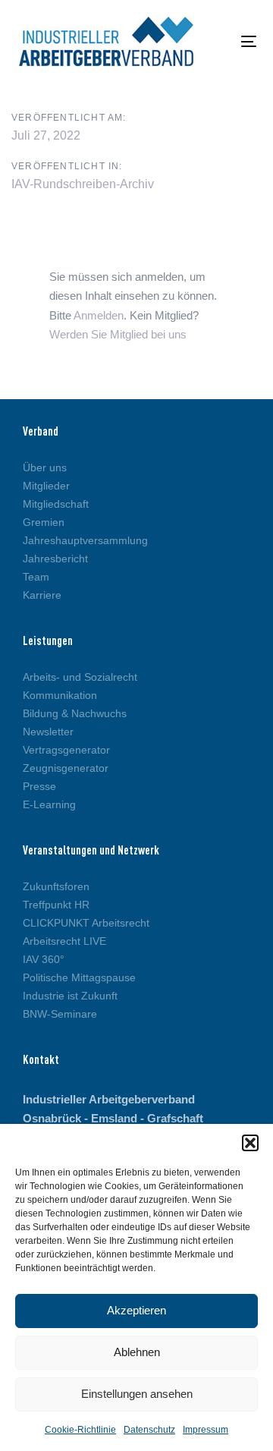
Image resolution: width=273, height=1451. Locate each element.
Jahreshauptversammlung (85, 540)
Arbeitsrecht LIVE (64, 941)
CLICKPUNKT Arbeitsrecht (86, 923)
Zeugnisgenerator (65, 768)
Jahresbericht (55, 558)
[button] (250, 1142)
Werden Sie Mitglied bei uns (118, 334)
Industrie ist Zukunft (70, 996)
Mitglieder (46, 486)
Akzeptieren (136, 1310)
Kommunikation (60, 695)
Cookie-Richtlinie (80, 1429)
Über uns (45, 467)
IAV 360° (43, 959)
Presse (39, 786)
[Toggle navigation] (217, 41)
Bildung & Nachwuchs (75, 713)
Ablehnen (137, 1352)
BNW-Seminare (60, 1014)
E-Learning (49, 804)
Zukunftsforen (56, 886)
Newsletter (48, 732)
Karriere (42, 595)
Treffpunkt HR (56, 905)
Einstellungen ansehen (137, 1393)
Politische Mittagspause (79, 977)
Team (36, 577)
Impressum (205, 1429)
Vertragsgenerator (66, 750)
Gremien (43, 522)
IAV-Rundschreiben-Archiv (82, 184)
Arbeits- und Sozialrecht (80, 677)
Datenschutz (149, 1429)
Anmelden (99, 315)
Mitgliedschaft (56, 504)
